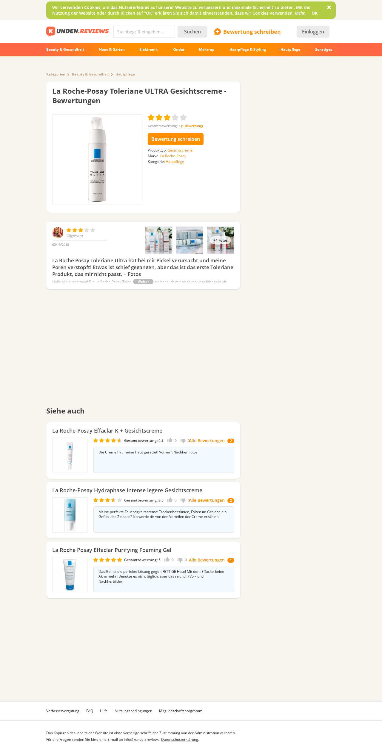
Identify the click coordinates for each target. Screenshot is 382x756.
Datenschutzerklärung (179, 739)
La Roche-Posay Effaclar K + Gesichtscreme (107, 430)
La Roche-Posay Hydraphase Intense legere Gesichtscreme (127, 490)
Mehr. (300, 13)
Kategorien (55, 74)
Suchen (192, 31)
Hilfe (104, 710)
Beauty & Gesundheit (90, 74)
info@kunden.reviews (141, 739)
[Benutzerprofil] (58, 237)
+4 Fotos (220, 240)
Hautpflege (125, 74)
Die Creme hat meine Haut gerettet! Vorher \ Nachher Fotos (148, 452)
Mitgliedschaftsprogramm (180, 710)
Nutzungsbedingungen (133, 710)
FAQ (89, 710)
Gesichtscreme (179, 150)
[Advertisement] (143, 352)
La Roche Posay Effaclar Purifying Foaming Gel (111, 549)
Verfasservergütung (62, 710)
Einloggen (313, 31)
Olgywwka (75, 235)
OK (315, 13)
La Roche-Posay (173, 155)
